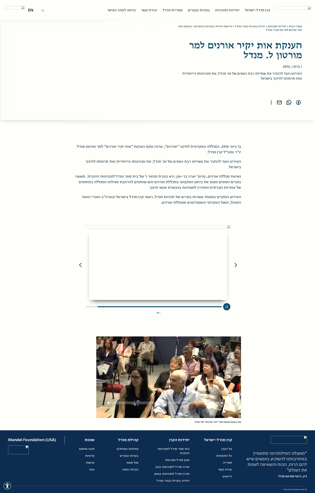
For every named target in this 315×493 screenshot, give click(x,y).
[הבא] (80, 265)
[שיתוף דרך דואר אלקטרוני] (279, 102)
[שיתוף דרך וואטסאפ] (289, 102)
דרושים (227, 476)
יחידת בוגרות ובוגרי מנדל (250, 26)
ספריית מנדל (173, 10)
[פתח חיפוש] (43, 10)
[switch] (7, 485)
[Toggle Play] (226, 306)
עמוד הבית (295, 26)
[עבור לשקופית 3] (156, 313)
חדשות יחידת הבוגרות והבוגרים (213, 26)
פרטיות (89, 456)
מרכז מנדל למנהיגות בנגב (172, 467)
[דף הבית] (292, 10)
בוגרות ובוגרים (199, 10)
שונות (89, 440)
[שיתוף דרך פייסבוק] (298, 102)
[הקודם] (235, 265)
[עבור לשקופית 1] (159, 313)
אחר (91, 469)
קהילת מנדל (128, 440)
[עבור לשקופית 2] (158, 313)
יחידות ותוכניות (227, 10)
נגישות (90, 462)
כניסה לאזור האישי (121, 10)
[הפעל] (230, 403)
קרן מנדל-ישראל (257, 10)
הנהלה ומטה (130, 469)
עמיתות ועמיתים (127, 449)
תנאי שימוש (86, 449)
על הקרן (226, 449)
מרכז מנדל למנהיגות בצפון (171, 474)
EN (30, 10)
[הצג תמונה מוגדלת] (226, 294)
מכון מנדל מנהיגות (177, 460)
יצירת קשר (149, 10)
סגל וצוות (132, 462)
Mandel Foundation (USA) (32, 440)
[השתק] (222, 403)
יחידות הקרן (179, 440)
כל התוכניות (224, 456)
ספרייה (227, 462)
